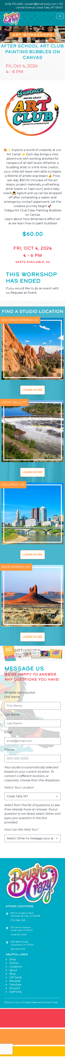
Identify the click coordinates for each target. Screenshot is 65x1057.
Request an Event (23, 292)
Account (14, 988)
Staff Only (15, 991)
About (13, 970)
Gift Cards (15, 977)
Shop (12, 959)
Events (13, 963)
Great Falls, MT (14, 402)
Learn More (32, 390)
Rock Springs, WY (16, 567)
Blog (12, 973)
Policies (46, 1002)
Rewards (14, 981)
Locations (15, 966)
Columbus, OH (13, 484)
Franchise (15, 984)
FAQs (55, 1002)
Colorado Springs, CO (20, 320)
